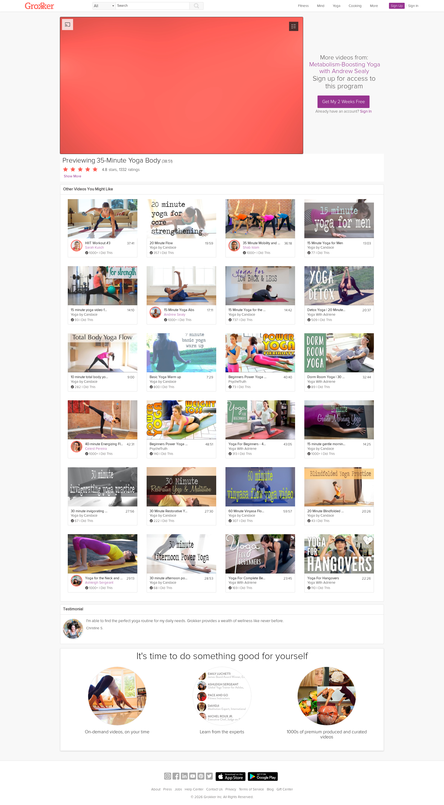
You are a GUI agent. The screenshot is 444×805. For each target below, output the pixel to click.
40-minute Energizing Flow (104, 444)
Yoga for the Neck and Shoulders (104, 578)
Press (167, 789)
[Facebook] (176, 777)
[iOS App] (231, 776)
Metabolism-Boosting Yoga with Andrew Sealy (344, 68)
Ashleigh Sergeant (99, 582)
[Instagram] (167, 777)
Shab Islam (251, 247)
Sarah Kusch (94, 247)
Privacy (230, 789)
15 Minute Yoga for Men (325, 243)
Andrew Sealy (174, 314)
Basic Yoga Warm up (165, 377)
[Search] (197, 6)
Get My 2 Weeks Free (343, 102)
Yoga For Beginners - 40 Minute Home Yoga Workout (247, 444)
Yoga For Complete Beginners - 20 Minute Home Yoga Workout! (247, 578)
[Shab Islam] (234, 245)
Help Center (194, 789)
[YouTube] (192, 777)
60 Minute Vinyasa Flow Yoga (247, 511)
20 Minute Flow (161, 243)
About (155, 789)
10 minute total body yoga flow (90, 377)
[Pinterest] (200, 777)
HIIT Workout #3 (97, 243)
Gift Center (285, 789)
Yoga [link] (336, 6)
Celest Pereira (96, 449)
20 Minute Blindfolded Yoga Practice (326, 511)
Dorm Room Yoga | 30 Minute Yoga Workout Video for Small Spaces (326, 377)
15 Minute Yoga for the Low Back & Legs (247, 310)
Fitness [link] (303, 6)
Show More (72, 176)
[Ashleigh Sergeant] (76, 580)
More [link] (374, 6)
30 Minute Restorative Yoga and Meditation (169, 511)
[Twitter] (209, 777)
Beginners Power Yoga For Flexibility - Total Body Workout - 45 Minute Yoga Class (247, 377)
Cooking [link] (355, 6)
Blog (270, 789)
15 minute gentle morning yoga (326, 444)
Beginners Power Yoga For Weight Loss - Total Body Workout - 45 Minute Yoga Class (169, 444)
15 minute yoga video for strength (90, 310)
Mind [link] (320, 6)
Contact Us (214, 789)
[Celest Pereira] (76, 446)
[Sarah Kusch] (76, 245)
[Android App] (263, 776)
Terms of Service (251, 789)
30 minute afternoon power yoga (169, 578)
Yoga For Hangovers (323, 578)
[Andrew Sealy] (155, 312)
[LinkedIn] (184, 777)
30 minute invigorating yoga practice (90, 511)
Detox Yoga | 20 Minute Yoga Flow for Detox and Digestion (326, 310)
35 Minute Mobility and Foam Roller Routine (262, 243)
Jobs (178, 789)
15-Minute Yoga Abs (179, 310)
